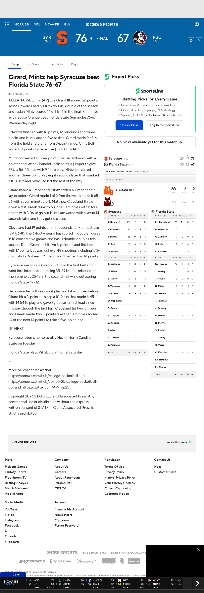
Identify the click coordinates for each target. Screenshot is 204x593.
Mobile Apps (14, 494)
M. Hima (112, 271)
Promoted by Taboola (176, 442)
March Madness (16, 488)
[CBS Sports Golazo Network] (134, 552)
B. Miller (159, 286)
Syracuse (114, 212)
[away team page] (63, 38)
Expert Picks (55, 64)
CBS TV (60, 488)
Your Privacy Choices (119, 483)
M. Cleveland (162, 222)
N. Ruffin (113, 293)
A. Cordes (113, 338)
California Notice (116, 494)
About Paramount (67, 478)
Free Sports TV (15, 478)
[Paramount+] (86, 560)
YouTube (11, 509)
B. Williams (114, 264)
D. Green (160, 316)
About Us (61, 467)
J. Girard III (124, 190)
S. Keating (113, 323)
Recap (15, 64)
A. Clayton (113, 316)
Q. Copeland (115, 301)
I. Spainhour (161, 360)
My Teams (62, 520)
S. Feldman (114, 345)
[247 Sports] (32, 561)
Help (157, 467)
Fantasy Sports (15, 472)
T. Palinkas (161, 301)
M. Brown (113, 251)
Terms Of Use (114, 467)
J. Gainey (160, 338)
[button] (7, 24)
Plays (74, 64)
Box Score (33, 64)
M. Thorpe (161, 367)
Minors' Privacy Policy (119, 478)
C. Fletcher (161, 352)
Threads (10, 536)
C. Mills (159, 244)
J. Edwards (114, 229)
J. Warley (160, 271)
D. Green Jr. (161, 229)
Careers (60, 472)
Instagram (12, 520)
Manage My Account (69, 509)
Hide (13, 574)
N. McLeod (161, 264)
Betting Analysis (16, 483)
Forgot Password (67, 526)
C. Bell (111, 244)
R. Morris (160, 323)
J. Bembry (160, 308)
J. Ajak (111, 330)
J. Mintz (112, 237)
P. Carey (112, 308)
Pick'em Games (16, 467)
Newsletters (63, 515)
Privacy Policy (114, 472)
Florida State (165, 212)
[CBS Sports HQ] (94, 552)
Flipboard (12, 542)
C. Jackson (161, 237)
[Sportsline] (60, 561)
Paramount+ (63, 483)
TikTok (9, 515)
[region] (175, 561)
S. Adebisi (160, 330)
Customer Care (165, 472)
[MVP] (134, 560)
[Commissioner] (113, 560)
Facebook (12, 526)
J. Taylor (112, 279)
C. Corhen (161, 251)
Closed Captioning (117, 488)
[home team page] (141, 38)
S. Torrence (114, 286)
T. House (160, 279)
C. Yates (159, 345)
